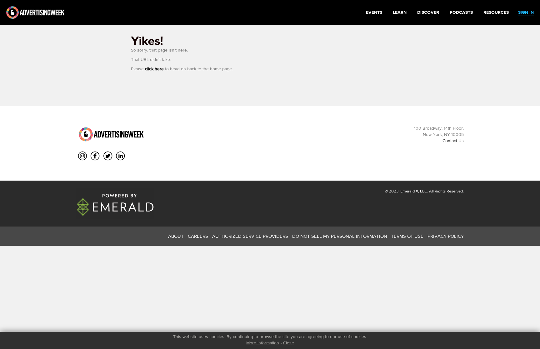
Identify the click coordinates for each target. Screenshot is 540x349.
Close (288, 342)
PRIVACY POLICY (446, 236)
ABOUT (176, 236)
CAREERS (198, 236)
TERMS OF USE (407, 236)
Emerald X (408, 191)
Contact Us (453, 140)
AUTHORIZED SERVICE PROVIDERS (250, 236)
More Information (262, 342)
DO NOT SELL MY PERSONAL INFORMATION (339, 236)
